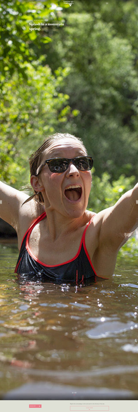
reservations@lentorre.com (34, 4)
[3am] (13, 397)
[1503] (74, 397)
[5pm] (84, 397)
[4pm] (79, 397)
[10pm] (109, 397)
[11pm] (114, 397)
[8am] (39, 397)
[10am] (49, 397)
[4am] (18, 397)
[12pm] (59, 397)
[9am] (44, 397)
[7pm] (94, 397)
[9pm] (104, 397)
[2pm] (69, 397)
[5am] (23, 397)
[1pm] (64, 397)
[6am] (28, 397)
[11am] (54, 397)
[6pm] (89, 397)
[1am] (3, 397)
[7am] (34, 397)
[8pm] (99, 397)
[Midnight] (119, 397)
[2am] (8, 397)
